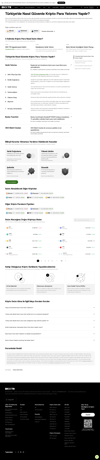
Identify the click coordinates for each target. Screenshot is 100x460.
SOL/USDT (67, 416)
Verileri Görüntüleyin (12, 176)
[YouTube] (23, 452)
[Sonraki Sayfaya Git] (65, 261)
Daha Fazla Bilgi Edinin (47, 176)
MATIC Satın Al (53, 414)
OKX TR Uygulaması (10, 424)
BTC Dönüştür (53, 438)
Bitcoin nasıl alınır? (69, 440)
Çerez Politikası (9, 419)
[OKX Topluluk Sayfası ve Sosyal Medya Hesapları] (26, 452)
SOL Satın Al (53, 416)
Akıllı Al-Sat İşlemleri (29, 7)
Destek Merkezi (38, 417)
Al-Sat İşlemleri (23, 416)
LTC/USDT (67, 428)
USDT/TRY (67, 407)
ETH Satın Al (53, 412)
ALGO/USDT (67, 423)
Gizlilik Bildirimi (8, 412)
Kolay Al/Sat (55, 7)
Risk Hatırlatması (11, 362)
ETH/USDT (67, 412)
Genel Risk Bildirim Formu (11, 415)
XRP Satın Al (53, 419)
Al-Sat (21, 7)
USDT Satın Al (53, 407)
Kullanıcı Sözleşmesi (55, 362)
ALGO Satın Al (53, 423)
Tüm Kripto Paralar (24, 419)
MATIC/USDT (68, 414)
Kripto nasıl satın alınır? (70, 438)
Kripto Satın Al (23, 412)
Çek (49, 7)
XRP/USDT (67, 421)
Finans (38, 7)
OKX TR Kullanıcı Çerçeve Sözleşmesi (11, 410)
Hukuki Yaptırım (9, 417)
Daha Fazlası (69, 7)
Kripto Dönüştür (24, 414)
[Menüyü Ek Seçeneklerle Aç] (97, 7)
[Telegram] (18, 452)
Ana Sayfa (8, 370)
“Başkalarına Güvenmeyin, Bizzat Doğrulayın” (14, 159)
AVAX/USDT (67, 426)
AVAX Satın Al (53, 426)
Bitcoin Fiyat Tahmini (70, 431)
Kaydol (91, 7)
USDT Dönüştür (53, 435)
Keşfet (16, 7)
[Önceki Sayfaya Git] (34, 261)
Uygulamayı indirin (10, 49)
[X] (15, 452)
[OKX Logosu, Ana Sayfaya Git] (6, 7)
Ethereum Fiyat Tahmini (70, 433)
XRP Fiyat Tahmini (69, 435)
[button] (81, 7)
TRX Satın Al (53, 421)
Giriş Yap (86, 7)
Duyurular (37, 421)
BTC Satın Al (53, 409)
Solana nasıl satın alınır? (70, 446)
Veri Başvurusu (8, 422)
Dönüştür (62, 7)
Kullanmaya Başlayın (47, 160)
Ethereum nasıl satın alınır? (69, 443)
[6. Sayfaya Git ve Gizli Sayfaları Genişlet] (57, 261)
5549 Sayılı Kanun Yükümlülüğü (9, 432)
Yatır (44, 7)
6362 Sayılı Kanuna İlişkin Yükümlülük (11, 436)
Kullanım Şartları (87, 361)
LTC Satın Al (52, 428)
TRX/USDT (67, 419)
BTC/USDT (67, 409)
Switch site (61, 2)
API (35, 407)
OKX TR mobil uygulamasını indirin (40, 74)
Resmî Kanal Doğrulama (40, 419)
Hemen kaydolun (11, 182)
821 (62, 260)
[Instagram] (20, 452)
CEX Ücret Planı (38, 409)
